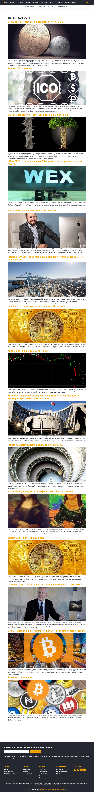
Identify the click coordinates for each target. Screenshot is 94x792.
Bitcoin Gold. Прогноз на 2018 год (26, 537)
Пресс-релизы (60, 769)
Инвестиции (35, 2)
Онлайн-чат (25, 771)
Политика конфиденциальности (46, 789)
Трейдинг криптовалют (20, 677)
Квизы (6, 769)
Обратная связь (43, 773)
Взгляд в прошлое (9, 771)
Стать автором (43, 771)
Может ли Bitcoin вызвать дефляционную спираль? (35, 444)
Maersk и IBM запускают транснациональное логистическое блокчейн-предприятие (46, 258)
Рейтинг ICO (50, 6)
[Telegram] (75, 770)
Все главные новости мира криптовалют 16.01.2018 (35, 21)
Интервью (59, 2)
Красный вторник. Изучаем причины (28, 350)
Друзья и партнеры (44, 778)
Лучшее (21, 2)
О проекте (42, 769)
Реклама (41, 775)
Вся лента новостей (27, 773)
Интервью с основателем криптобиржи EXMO (33, 210)
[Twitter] (78, 770)
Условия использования (60, 789)
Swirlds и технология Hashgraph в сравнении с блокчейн (38, 114)
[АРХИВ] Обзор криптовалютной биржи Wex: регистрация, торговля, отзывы (45, 162)
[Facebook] (81, 770)
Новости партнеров (61, 771)
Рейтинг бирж (41, 6)
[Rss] (84, 770)
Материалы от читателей (71, 2)
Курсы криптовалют (29, 6)
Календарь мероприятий (63, 6)
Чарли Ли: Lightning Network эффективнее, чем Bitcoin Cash (40, 491)
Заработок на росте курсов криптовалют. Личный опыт (38, 306)
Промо (58, 773)
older (10, 723)
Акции (58, 775)
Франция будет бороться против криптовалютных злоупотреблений (45, 584)
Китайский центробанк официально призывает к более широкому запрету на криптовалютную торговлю (43, 397)
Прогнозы (52, 2)
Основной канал (26, 769)
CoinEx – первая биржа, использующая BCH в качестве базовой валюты (47, 630)
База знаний (44, 2)
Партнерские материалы (11, 773)
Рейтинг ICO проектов (20, 68)
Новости (28, 2)
